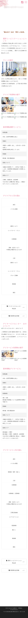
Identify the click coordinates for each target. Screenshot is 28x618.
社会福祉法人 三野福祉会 (14, 2)
